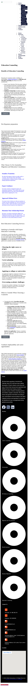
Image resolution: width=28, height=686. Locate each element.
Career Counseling (23, 6)
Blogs (19, 28)
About (20, 25)
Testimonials (21, 27)
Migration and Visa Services (23, 15)
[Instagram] (8, 407)
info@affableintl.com (10, 624)
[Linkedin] (13, 407)
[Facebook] (4, 407)
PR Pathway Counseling (23, 11)
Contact (20, 29)
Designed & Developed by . (14, 679)
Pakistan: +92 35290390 (10, 618)
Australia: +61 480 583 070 (11, 612)
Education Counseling (24, 23)
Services (20, 4)
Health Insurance (23, 18)
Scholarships (24, 38)
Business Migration (23, 21)
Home (20, 3)
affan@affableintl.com (10, 629)
